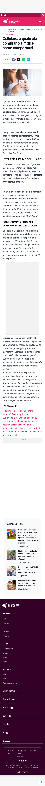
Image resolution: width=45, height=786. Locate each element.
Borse (5, 657)
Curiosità (7, 716)
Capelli (5, 619)
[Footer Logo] (22, 606)
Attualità (7, 669)
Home (4, 29)
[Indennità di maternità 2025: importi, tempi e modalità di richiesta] (11, 584)
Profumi (5, 627)
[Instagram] (4, 15)
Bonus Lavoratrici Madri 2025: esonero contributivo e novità (28, 569)
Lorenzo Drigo (8, 54)
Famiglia (5, 674)
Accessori (6, 653)
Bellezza (6, 614)
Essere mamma (12, 29)
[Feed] (25, 760)
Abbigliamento (8, 649)
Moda (5, 644)
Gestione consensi (20, 755)
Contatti (7, 754)
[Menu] (40, 21)
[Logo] (11, 21)
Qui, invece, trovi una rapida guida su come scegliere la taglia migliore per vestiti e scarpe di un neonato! (20, 421)
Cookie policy (9, 751)
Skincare (6, 632)
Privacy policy (21, 751)
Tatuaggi (6, 636)
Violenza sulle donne (10, 683)
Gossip (6, 724)
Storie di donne (10, 699)
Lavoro (5, 679)
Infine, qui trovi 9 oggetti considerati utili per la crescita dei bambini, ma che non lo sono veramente (22, 431)
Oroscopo (7, 741)
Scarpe (5, 662)
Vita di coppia (9, 707)
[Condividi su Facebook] (14, 59)
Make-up (6, 623)
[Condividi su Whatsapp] (23, 59)
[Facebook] (1, 15)
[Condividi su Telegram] (28, 59)
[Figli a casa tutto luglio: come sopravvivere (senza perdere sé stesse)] (11, 556)
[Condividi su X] (18, 59)
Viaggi (6, 732)
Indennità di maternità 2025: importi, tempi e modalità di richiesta (27, 583)
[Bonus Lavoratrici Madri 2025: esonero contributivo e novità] (11, 571)
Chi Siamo (33, 751)
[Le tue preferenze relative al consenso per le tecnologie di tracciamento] (41, 782)
